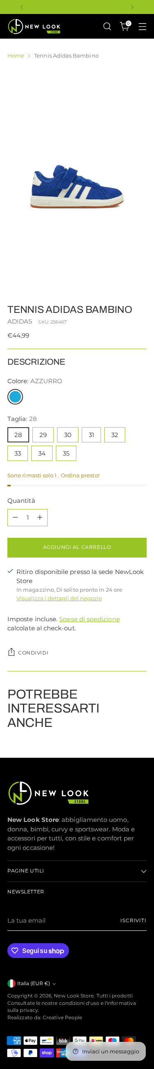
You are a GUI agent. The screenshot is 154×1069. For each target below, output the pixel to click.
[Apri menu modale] (142, 26)
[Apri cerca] (107, 26)
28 (18, 435)
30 (67, 435)
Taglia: (22, 419)
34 (42, 453)
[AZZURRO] (15, 397)
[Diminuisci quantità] (15, 517)
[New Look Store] (34, 27)
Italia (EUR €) (33, 983)
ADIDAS (19, 321)
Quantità (21, 500)
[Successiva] (132, 7)
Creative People (62, 1017)
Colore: (34, 381)
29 (43, 435)
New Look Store (74, 996)
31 (91, 435)
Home (15, 55)
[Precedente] (22, 7)
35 (66, 453)
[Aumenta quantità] (39, 517)
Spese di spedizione (89, 619)
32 (114, 435)
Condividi (33, 653)
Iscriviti (133, 920)
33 (17, 453)
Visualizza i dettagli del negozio (59, 598)
